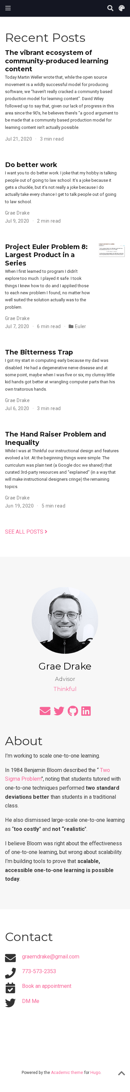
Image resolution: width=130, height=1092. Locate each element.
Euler (80, 326)
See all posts (25, 532)
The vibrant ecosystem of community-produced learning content (56, 61)
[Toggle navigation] (8, 8)
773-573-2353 (39, 971)
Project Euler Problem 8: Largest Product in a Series (46, 255)
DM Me (30, 1001)
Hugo (95, 1072)
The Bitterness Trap (39, 352)
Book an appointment (46, 986)
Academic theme (67, 1072)
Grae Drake (17, 213)
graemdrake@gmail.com (50, 956)
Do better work (31, 165)
